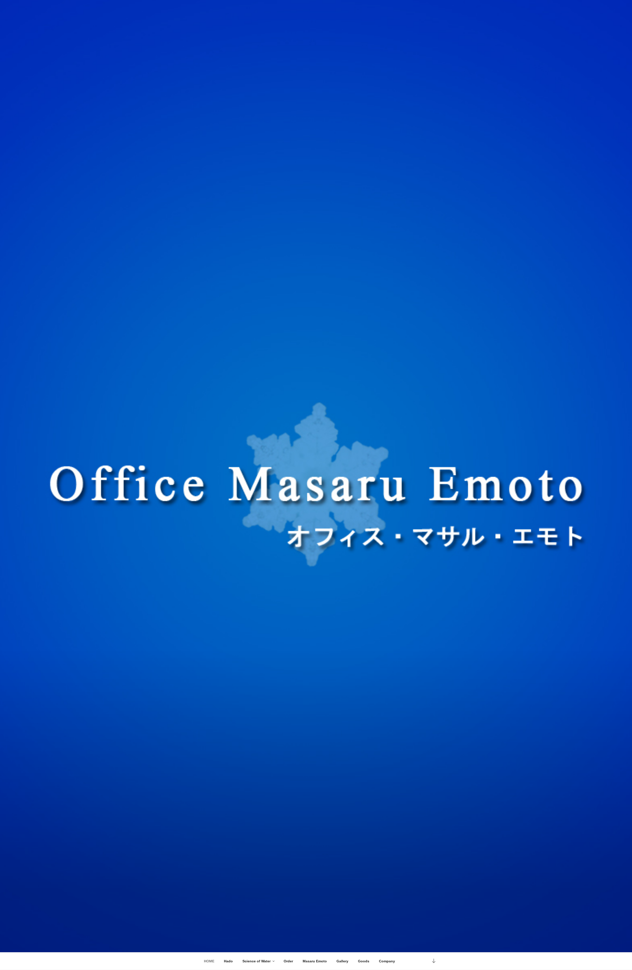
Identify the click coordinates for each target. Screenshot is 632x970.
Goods (363, 961)
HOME (209, 961)
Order (288, 961)
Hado (228, 961)
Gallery (342, 961)
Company (387, 961)
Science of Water (256, 961)
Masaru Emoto (315, 961)
